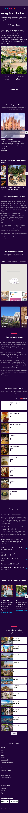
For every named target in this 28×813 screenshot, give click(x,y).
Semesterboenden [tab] (12, 261)
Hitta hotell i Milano (21, 610)
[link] (15, 301)
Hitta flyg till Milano (6, 612)
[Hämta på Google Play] (5, 801)
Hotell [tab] (3, 261)
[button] (2, 8)
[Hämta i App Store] (14, 801)
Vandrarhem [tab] (23, 261)
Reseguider (11, 743)
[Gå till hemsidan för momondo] (10, 8)
